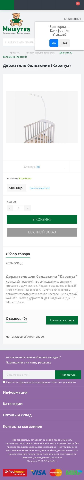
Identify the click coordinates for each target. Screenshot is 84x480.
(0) (38, 167)
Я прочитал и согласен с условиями (41, 382)
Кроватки (15, 52)
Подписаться (68, 374)
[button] (35, 5)
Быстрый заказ (42, 232)
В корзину (42, 219)
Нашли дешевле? (40, 188)
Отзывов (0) (14, 263)
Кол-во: (12, 201)
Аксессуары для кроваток (40, 52)
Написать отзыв (62, 320)
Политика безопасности (34, 382)
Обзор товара (18, 253)
